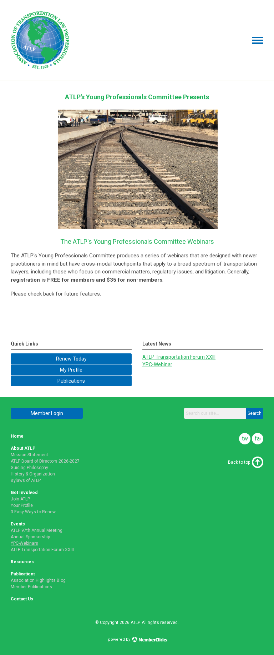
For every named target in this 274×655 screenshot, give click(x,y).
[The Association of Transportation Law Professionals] (40, 68)
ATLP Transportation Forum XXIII (178, 357)
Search (255, 413)
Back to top (239, 462)
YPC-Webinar (157, 364)
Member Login (47, 413)
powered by (119, 639)
